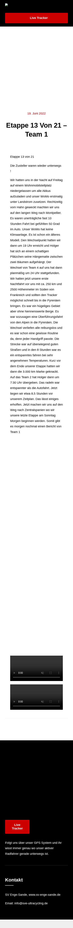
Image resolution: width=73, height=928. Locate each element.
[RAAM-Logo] (20, 5)
